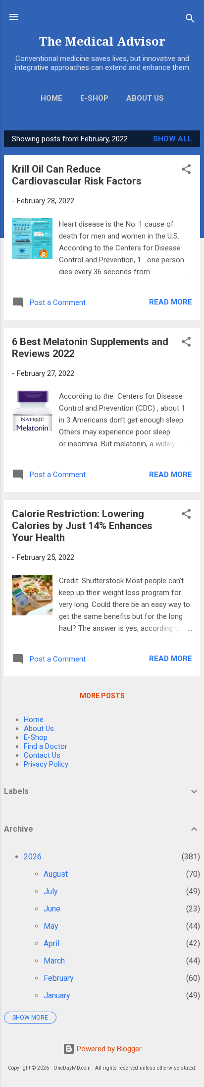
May (51, 926)
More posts (102, 696)
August (56, 874)
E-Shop (94, 98)
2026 (33, 856)
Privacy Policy (46, 764)
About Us (145, 98)
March (54, 961)
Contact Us (42, 755)
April (51, 943)
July (51, 891)
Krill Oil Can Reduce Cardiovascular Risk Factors (77, 175)
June (52, 908)
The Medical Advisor (102, 42)
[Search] (190, 20)
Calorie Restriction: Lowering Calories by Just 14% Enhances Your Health (82, 526)
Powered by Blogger (108, 1048)
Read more (170, 302)
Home (51, 98)
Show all (172, 138)
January (57, 995)
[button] (186, 171)
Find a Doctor (45, 746)
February (59, 978)
